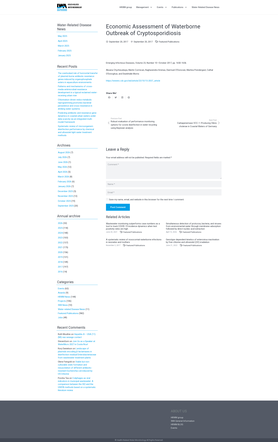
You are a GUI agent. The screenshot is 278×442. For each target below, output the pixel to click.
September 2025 (66, 205)
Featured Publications (169, 41)
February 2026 (64, 181)
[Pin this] (129, 97)
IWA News (63, 305)
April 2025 (62, 41)
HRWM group (177, 417)
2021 (60, 247)
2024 (60, 233)
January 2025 (64, 55)
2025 (60, 228)
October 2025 (64, 201)
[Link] (69, 7)
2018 (60, 262)
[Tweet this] (116, 97)
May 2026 (62, 167)
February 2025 (64, 50)
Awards (61, 292)
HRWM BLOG (177, 424)
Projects (62, 301)
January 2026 (64, 186)
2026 (60, 223)
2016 (60, 271)
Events (61, 288)
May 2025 (62, 36)
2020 (60, 252)
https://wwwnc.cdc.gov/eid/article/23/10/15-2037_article (133, 80)
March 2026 (63, 176)
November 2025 (65, 196)
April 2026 (62, 172)
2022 (60, 242)
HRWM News (64, 296)
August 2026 (64, 152)
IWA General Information (182, 421)
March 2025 (63, 45)
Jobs (60, 317)
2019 (60, 257)
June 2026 (63, 162)
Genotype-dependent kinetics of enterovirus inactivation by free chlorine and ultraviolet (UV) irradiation (192, 240)
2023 (60, 237)
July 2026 (62, 157)
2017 (60, 266)
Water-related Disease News (71, 309)
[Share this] (109, 97)
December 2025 (65, 191)
